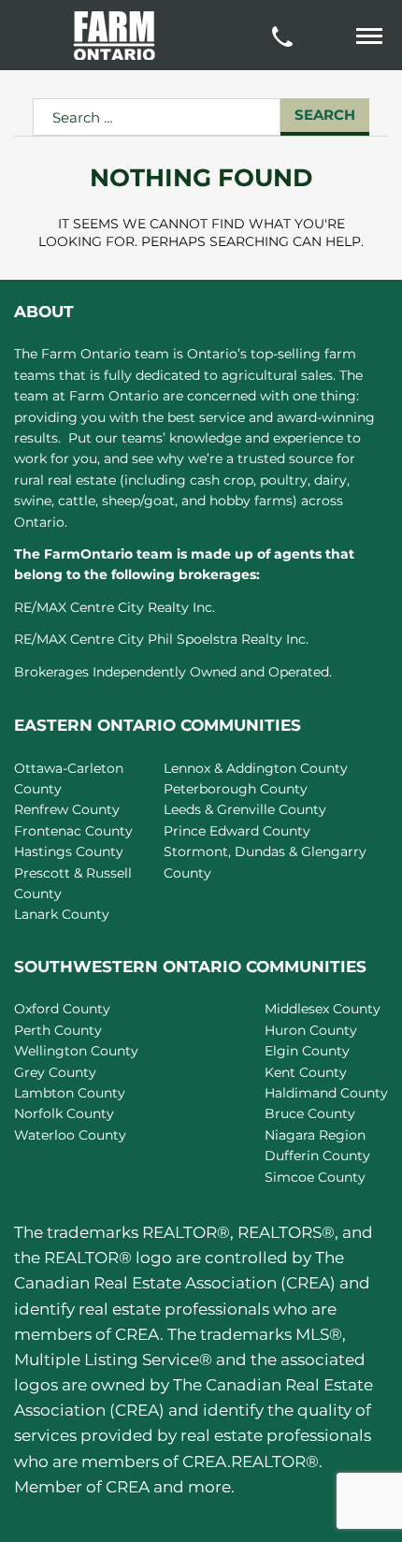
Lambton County (69, 1092)
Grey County (55, 1072)
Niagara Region (315, 1135)
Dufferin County (317, 1155)
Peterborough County (236, 788)
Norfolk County (64, 1113)
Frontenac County (73, 830)
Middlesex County (322, 1008)
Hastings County (68, 851)
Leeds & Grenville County (245, 809)
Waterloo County (70, 1135)
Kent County (306, 1072)
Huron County (311, 1030)
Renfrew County (67, 809)
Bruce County (310, 1113)
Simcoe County (315, 1177)
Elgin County (307, 1050)
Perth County (58, 1030)
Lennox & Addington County (256, 768)
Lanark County (61, 914)
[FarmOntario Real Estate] (114, 35)
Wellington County (76, 1050)
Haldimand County (326, 1092)
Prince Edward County (237, 830)
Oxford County (62, 1008)
